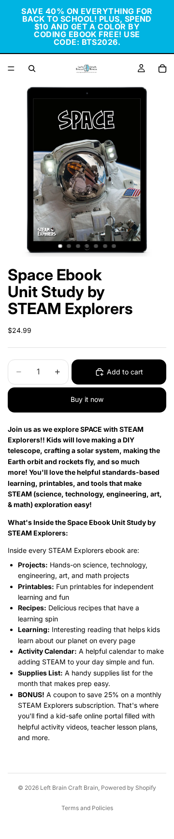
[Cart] (162, 68)
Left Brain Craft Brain (69, 787)
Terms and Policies (87, 807)
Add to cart (125, 372)
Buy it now (87, 399)
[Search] (32, 68)
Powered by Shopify (128, 787)
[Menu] (11, 68)
